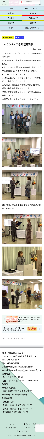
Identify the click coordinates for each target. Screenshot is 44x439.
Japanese (27, 2)
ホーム (11, 424)
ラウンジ (20, 37)
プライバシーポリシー (32, 427)
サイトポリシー (11, 427)
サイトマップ (22, 431)
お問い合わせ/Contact (32, 424)
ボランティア (9, 37)
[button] (39, 358)
